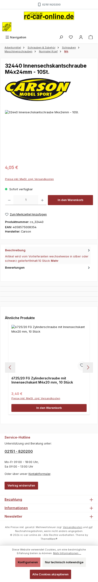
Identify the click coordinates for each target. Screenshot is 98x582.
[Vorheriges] (10, 367)
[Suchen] (61, 37)
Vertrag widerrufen (21, 485)
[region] (49, 135)
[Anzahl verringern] (9, 200)
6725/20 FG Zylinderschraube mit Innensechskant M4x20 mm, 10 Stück (42, 380)
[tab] (48, 255)
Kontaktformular (39, 474)
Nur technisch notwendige (64, 562)
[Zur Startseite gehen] (49, 16)
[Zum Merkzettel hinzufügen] (82, 365)
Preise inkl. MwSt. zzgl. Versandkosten (29, 179)
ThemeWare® (49, 538)
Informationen (16, 508)
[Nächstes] (88, 367)
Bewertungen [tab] (15, 267)
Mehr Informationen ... (67, 553)
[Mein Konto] (81, 37)
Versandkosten (72, 527)
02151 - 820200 (19, 451)
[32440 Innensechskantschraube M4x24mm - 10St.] (49, 135)
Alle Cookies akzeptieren (50, 574)
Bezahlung (13, 499)
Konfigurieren (28, 562)
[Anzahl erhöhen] (42, 200)
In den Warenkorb (70, 200)
